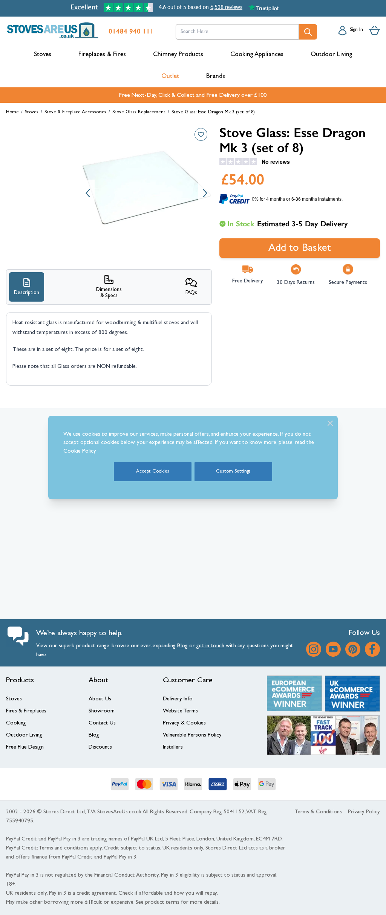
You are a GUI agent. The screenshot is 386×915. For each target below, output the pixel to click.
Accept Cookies (152, 471)
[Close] (330, 423)
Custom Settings (233, 471)
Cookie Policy (79, 451)
